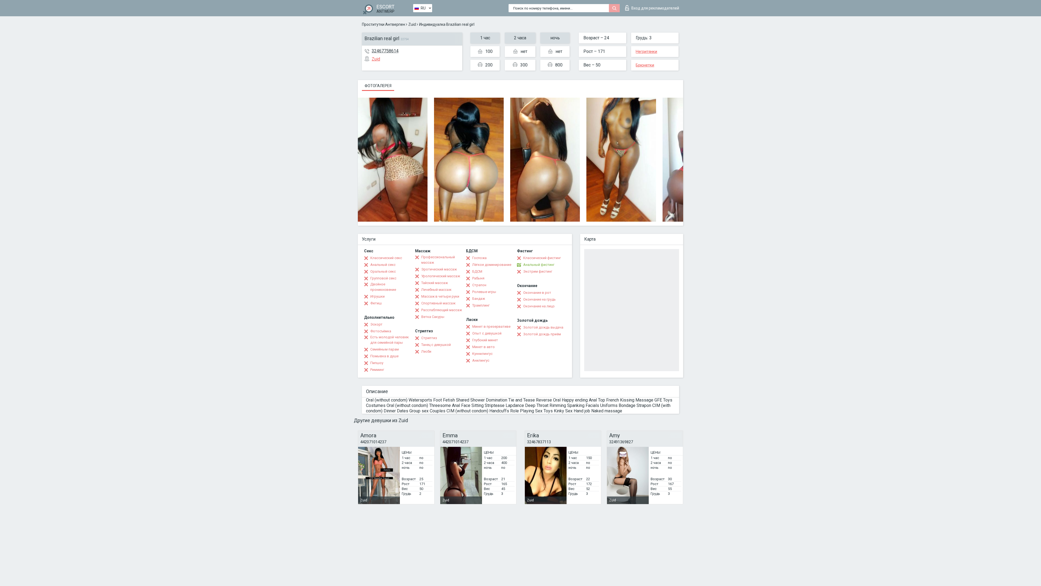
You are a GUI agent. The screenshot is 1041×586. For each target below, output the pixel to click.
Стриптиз (429, 338)
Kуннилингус (482, 354)
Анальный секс (383, 265)
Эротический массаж (439, 269)
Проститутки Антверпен (383, 24)
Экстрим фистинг (537, 271)
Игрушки (377, 296)
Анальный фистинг (538, 265)
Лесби (426, 351)
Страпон (479, 285)
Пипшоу (376, 363)
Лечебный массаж (436, 290)
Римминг (377, 370)
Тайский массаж (434, 283)
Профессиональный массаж (438, 260)
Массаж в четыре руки (440, 296)
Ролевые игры (484, 292)
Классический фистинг (542, 258)
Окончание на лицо (539, 306)
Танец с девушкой (436, 345)
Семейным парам (384, 349)
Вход (655, 8)
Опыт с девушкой (487, 333)
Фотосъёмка (380, 331)
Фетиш (376, 303)
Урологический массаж (440, 276)
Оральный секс (383, 271)
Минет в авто (483, 347)
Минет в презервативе (491, 326)
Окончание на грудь (539, 299)
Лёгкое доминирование (491, 265)
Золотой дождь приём (542, 334)
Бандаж (478, 299)
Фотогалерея (378, 86)
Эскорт (376, 324)
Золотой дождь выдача (543, 327)
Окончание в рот (537, 293)
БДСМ (477, 271)
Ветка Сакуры (432, 317)
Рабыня (478, 278)
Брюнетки (645, 65)
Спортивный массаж (438, 303)
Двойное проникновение (383, 287)
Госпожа (479, 258)
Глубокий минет (485, 340)
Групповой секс (383, 278)
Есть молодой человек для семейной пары (389, 340)
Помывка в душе (384, 356)
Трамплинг (481, 305)
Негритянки (646, 51)
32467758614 (385, 50)
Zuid (412, 24)
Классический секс (386, 258)
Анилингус (480, 360)
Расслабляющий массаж (441, 310)
